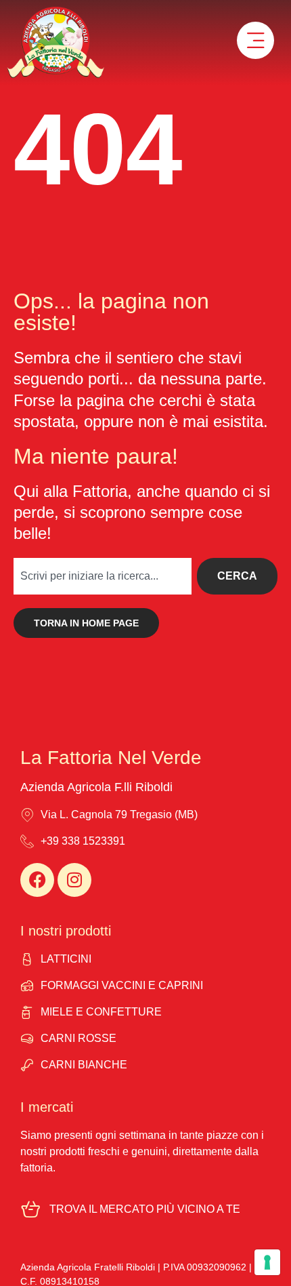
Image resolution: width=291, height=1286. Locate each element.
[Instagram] (74, 880)
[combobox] (103, 576)
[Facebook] (37, 880)
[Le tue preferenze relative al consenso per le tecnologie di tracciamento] (267, 1262)
